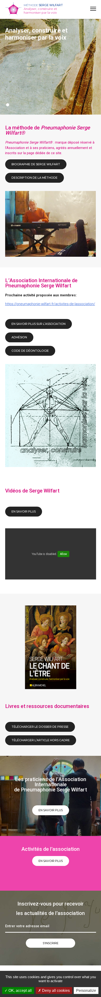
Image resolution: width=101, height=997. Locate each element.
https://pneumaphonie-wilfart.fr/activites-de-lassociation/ (50, 304)
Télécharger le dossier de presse (40, 726)
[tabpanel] (50, 65)
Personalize (86, 991)
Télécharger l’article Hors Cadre (41, 740)
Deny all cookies (55, 991)
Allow (63, 554)
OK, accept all (20, 991)
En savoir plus (51, 810)
